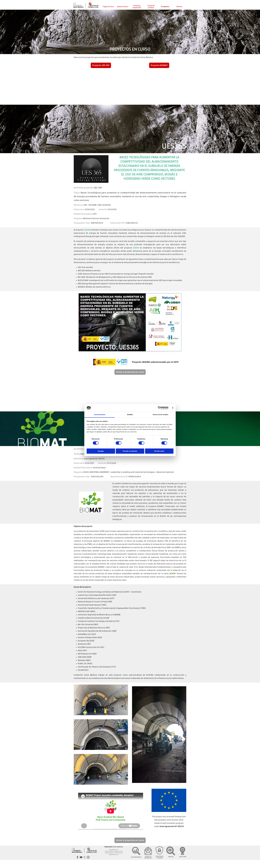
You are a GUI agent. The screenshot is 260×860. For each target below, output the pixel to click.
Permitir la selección (130, 451)
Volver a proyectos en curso (130, 372)
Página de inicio (108, 7)
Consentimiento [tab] (99, 414)
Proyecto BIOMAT (159, 65)
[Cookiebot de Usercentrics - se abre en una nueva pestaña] (159, 407)
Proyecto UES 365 (100, 65)
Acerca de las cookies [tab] (160, 414)
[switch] (118, 443)
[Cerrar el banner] (172, 408)
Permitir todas (159, 451)
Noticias (179, 7)
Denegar (101, 451)
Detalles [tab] (130, 414)
